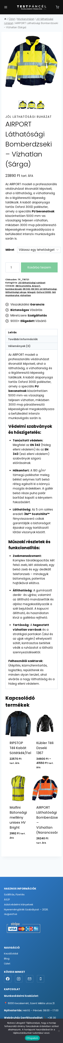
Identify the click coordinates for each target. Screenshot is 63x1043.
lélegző (31, 292)
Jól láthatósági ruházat (28, 117)
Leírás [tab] (12, 332)
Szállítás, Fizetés (14, 894)
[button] (22, 105)
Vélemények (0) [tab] (19, 346)
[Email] (29, 978)
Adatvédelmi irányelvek (18, 904)
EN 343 (35, 289)
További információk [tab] (23, 339)
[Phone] (40, 978)
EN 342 (26, 289)
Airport (36, 286)
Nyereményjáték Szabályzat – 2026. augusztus (26, 912)
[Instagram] (18, 978)
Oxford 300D (43, 292)
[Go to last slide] (20, 105)
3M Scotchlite (23, 286)
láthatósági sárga (15, 292)
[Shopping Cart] (57, 7)
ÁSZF (7, 899)
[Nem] (58, 1030)
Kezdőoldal (11, 953)
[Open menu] (5, 7)
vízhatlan (25, 295)
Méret (10, 250)
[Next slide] (43, 105)
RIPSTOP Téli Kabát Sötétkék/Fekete (24, 748)
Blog (6, 958)
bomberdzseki (13, 289)
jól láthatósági (48, 289)
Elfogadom (32, 1038)
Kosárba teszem (39, 267)
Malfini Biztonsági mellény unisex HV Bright (18, 817)
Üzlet (7, 963)
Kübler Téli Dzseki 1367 (44, 748)
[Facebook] (7, 978)
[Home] (5, 19)
